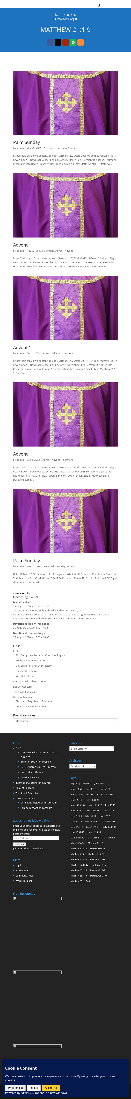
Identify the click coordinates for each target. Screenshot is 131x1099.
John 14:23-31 (92, 799)
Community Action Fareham (31, 706)
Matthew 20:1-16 (79, 870)
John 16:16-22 (95, 805)
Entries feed (22, 870)
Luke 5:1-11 (90, 816)
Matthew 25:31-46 (98, 875)
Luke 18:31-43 (77, 832)
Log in (19, 865)
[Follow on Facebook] (50, 42)
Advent (59, 250)
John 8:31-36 (77, 794)
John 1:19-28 (77, 788)
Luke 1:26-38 (93, 810)
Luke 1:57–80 (109, 810)
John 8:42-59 (92, 794)
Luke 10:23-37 (91, 821)
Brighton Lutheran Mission (31, 660)
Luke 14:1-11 (77, 826)
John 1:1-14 (99, 783)
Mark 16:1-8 (109, 837)
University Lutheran (27, 671)
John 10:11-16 (107, 794)
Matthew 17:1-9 (98, 864)
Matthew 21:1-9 (97, 870)
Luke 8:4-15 (76, 821)
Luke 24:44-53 (77, 837)
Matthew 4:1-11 (97, 848)
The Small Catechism (25, 692)
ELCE (16, 651)
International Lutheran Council (30, 681)
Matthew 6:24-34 (79, 859)
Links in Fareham (23, 697)
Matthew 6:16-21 (96, 854)
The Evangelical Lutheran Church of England (41, 655)
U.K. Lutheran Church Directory (34, 665)
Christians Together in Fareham (34, 701)
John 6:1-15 (105, 788)
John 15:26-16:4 (78, 805)
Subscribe (19, 844)
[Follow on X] (58, 42)
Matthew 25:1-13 (79, 875)
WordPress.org (24, 880)
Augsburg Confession (81, 783)
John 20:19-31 (77, 810)
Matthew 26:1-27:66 (80, 881)
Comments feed (25, 875)
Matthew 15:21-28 (79, 864)
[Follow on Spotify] (73, 42)
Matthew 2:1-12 (95, 843)
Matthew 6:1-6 (77, 854)
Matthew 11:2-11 (98, 859)
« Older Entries (21, 593)
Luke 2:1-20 (76, 816)
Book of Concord (22, 686)
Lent (58, 148)
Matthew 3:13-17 (79, 848)
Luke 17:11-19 (109, 826)
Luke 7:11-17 (105, 816)
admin (20, 148)
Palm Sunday (26, 142)
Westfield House (25, 676)
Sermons (49, 148)
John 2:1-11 (91, 788)
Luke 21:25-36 (94, 832)
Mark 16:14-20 (78, 843)
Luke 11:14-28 (108, 821)
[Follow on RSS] (80, 42)
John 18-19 (110, 805)
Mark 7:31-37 (94, 837)
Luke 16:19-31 (93, 826)
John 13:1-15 (77, 799)
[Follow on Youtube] (65, 42)
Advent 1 (22, 245)
